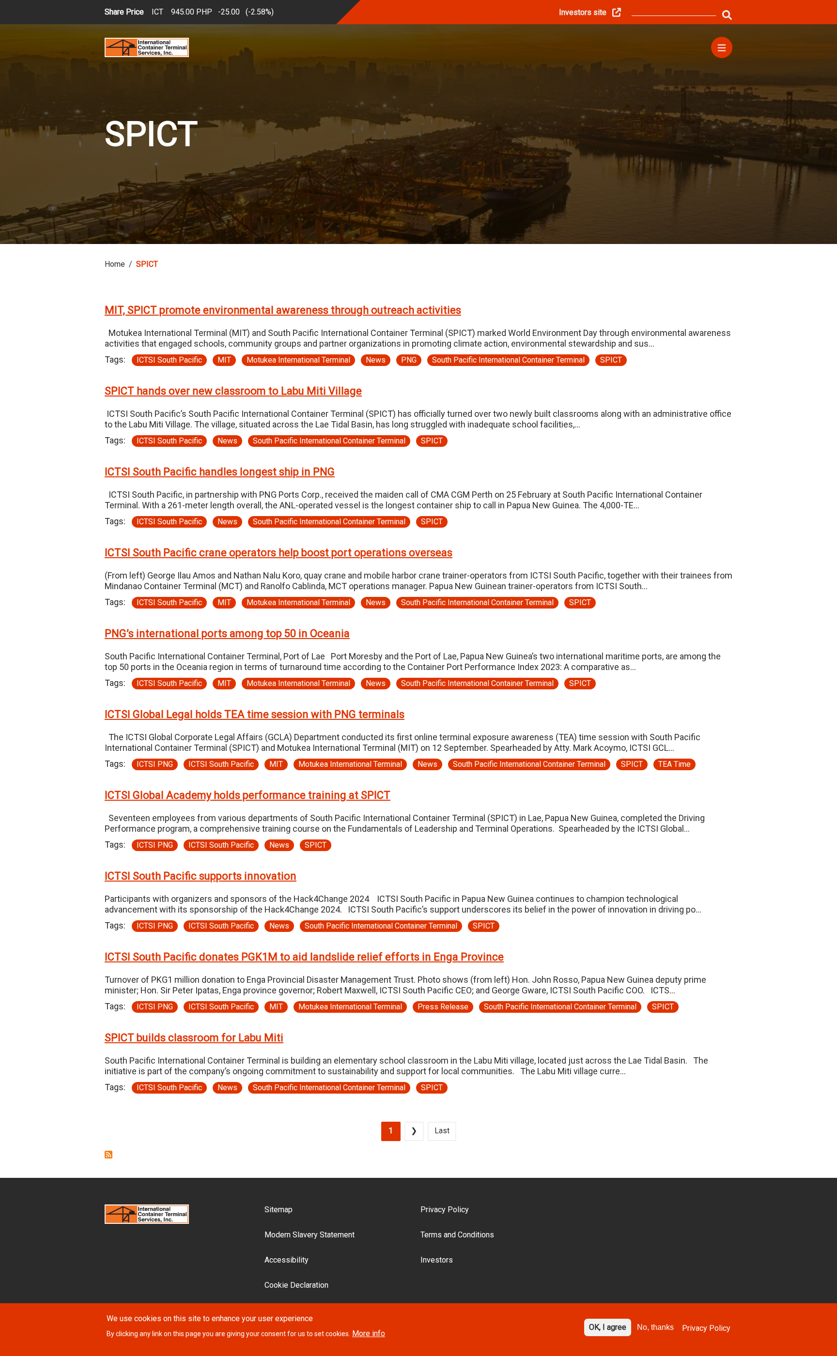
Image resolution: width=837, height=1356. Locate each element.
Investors (436, 1260)
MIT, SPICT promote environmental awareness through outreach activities (283, 310)
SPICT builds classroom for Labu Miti (194, 1038)
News (376, 360)
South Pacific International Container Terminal (508, 360)
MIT (224, 360)
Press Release (443, 1006)
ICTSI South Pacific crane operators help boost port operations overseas (278, 553)
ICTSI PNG (155, 764)
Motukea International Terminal (298, 360)
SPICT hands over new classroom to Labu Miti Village (233, 391)
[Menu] (721, 47)
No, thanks (655, 1327)
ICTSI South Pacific (169, 360)
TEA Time (674, 764)
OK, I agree (607, 1327)
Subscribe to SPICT (108, 1154)
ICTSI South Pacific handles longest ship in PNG (220, 472)
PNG (409, 360)
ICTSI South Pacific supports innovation (200, 876)
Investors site (582, 12)
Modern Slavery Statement (309, 1234)
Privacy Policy (444, 1209)
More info (368, 1333)
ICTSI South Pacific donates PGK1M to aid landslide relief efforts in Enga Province (304, 957)
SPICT (611, 360)
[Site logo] (147, 47)
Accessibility (286, 1260)
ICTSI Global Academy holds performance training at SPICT (247, 795)
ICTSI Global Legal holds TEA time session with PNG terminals (254, 714)
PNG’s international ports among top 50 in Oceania (227, 633)
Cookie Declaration (296, 1285)
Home (115, 264)
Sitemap (278, 1209)
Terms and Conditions (457, 1234)
